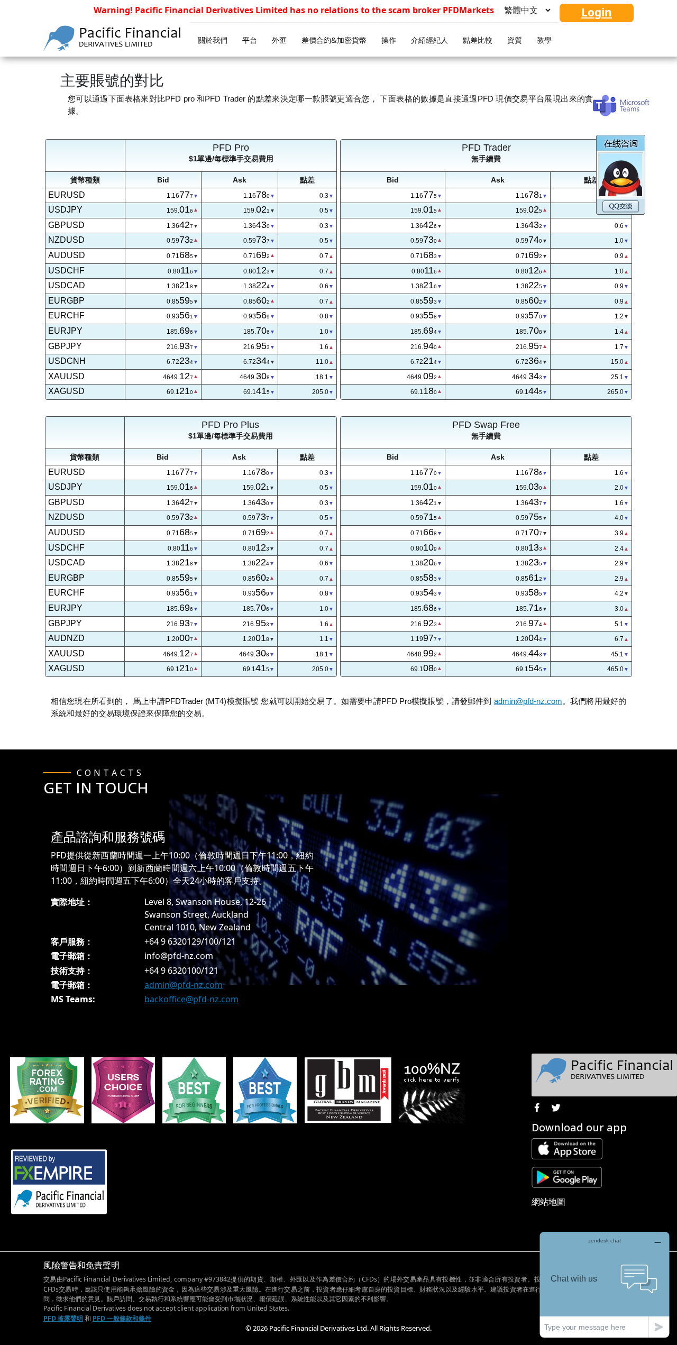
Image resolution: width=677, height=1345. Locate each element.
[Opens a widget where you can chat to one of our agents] (604, 1284)
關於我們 (212, 40)
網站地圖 (548, 1201)
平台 (249, 40)
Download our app (579, 1127)
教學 (544, 40)
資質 (514, 40)
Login (596, 12)
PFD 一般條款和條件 (122, 1318)
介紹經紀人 (429, 40)
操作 (388, 40)
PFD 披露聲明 (63, 1318)
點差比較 (477, 40)
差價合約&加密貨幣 (334, 40)
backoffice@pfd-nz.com (191, 999)
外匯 (279, 40)
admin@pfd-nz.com (528, 701)
